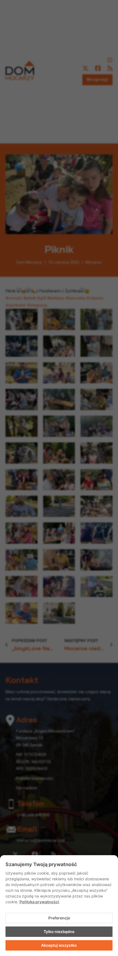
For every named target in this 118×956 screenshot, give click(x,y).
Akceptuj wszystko (59, 945)
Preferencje (59, 918)
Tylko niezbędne (59, 931)
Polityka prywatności (39, 901)
